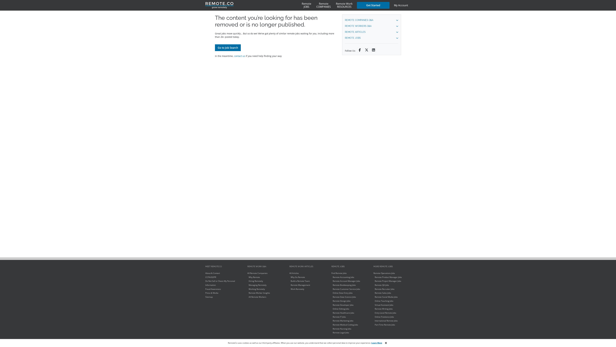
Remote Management (300, 285)
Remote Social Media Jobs (386, 297)
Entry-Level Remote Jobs (385, 312)
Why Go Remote (298, 277)
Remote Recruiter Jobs (384, 289)
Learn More (376, 343)
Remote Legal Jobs (341, 332)
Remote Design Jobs (342, 301)
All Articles (294, 273)
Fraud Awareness (213, 289)
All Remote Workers (257, 297)
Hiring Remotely (256, 281)
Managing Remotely (257, 285)
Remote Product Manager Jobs (388, 277)
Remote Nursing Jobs (342, 328)
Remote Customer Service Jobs (346, 289)
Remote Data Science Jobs (344, 297)
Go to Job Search (228, 47)
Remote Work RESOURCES (344, 5)
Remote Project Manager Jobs (388, 281)
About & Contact (212, 273)
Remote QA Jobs (382, 285)
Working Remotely (257, 289)
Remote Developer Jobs (343, 305)
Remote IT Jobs (339, 317)
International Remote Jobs (386, 320)
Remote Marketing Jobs (343, 320)
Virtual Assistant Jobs (384, 305)
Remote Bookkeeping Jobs (344, 285)
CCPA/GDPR (210, 277)
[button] (371, 20)
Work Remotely (297, 289)
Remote (306, 5)
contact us (239, 56)
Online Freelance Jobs (384, 317)
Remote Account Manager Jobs (346, 281)
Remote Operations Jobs (384, 273)
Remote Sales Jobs (383, 293)
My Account (401, 5)
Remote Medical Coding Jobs (345, 324)
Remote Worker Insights (259, 293)
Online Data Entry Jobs (343, 293)
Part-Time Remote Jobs (385, 324)
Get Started (373, 5)
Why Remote (254, 277)
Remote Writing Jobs (384, 308)
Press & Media (211, 293)
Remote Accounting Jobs (343, 277)
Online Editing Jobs (341, 308)
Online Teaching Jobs (384, 301)
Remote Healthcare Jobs (343, 312)
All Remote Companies (257, 273)
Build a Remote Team (300, 281)
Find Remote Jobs (339, 273)
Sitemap (209, 297)
